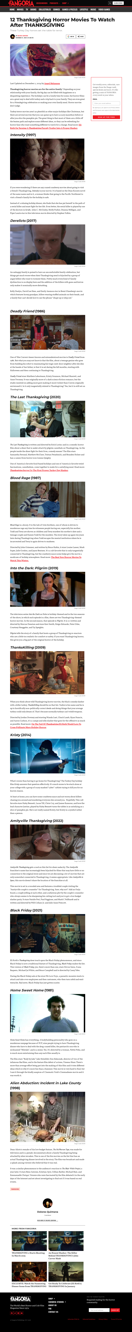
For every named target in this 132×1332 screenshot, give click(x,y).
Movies (20, 9)
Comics (56, 9)
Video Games (104, 9)
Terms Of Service (116, 1319)
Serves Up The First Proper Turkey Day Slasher (39, 470)
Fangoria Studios (56, 1302)
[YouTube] (21, 1313)
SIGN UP (115, 1310)
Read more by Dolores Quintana (47, 1220)
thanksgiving (15, 1189)
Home (12, 9)
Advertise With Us (73, 1319)
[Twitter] (15, 1313)
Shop (64, 3)
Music (93, 9)
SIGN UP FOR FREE (106, 119)
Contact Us (53, 1311)
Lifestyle (84, 9)
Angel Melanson (52, 83)
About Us (52, 1305)
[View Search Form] (110, 3)
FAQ (49, 1308)
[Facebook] (11, 1313)
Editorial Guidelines (89, 1319)
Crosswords (42, 3)
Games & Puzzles (69, 9)
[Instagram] (18, 1313)
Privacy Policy (103, 1319)
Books (33, 9)
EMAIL (95, 101)
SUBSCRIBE (118, 3)
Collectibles (45, 9)
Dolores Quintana (23, 36)
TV (27, 9)
